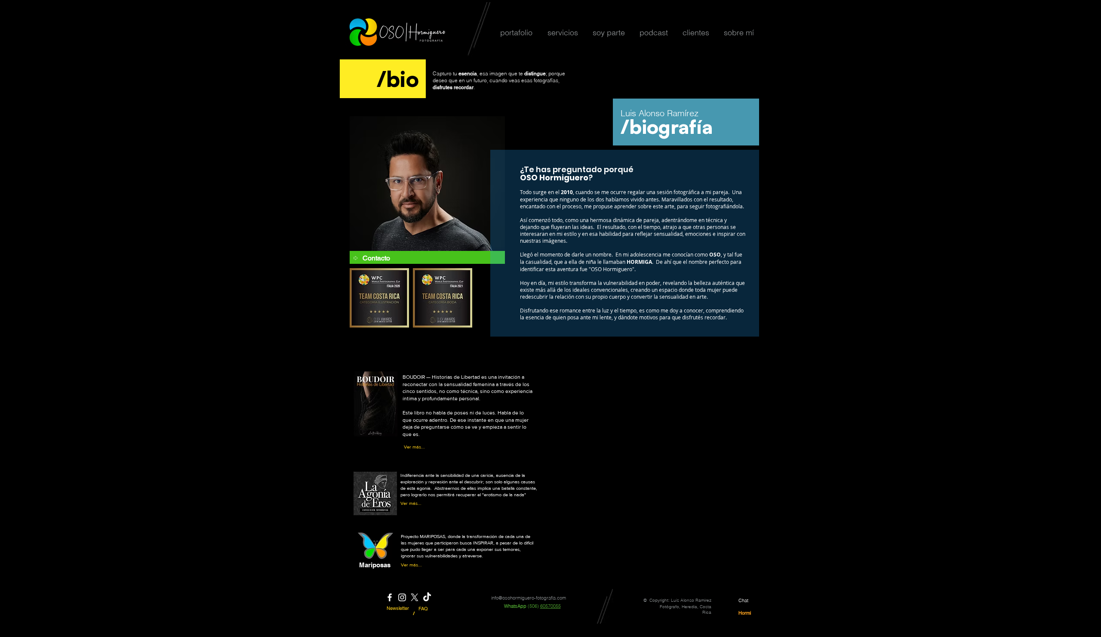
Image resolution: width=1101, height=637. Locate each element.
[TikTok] (427, 597)
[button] (516, 32)
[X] (414, 597)
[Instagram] (402, 597)
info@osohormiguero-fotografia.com (528, 598)
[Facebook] (389, 597)
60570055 (550, 606)
